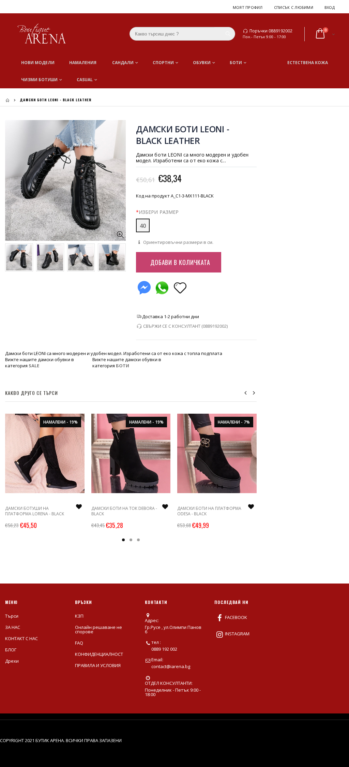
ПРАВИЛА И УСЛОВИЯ (98, 665)
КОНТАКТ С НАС (21, 638)
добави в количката (180, 262)
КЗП (79, 616)
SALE (34, 366)
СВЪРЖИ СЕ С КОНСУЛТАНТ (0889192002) (185, 326)
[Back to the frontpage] (7, 100)
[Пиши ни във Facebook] (144, 286)
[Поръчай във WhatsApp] (161, 286)
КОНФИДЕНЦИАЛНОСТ (99, 654)
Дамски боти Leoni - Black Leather (182, 134)
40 (143, 226)
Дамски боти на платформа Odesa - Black (209, 511)
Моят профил (248, 7)
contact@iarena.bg (170, 666)
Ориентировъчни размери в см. (177, 242)
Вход (329, 7)
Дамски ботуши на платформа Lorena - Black (34, 511)
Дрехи (12, 661)
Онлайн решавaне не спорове (98, 629)
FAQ (79, 643)
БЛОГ (10, 650)
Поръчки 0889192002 (270, 31)
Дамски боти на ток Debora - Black (124, 511)
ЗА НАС (12, 627)
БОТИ (122, 366)
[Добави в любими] (180, 287)
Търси (11, 616)
